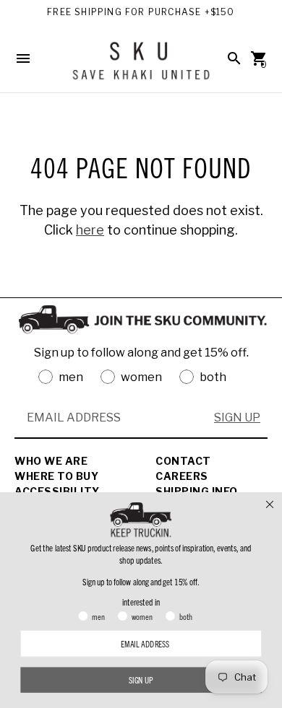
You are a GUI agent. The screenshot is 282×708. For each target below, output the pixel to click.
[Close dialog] (270, 504)
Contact (183, 461)
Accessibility (57, 491)
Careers (181, 476)
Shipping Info (196, 491)
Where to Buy (56, 476)
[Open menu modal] (23, 58)
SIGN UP (237, 417)
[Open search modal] (234, 58)
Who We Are (50, 461)
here (90, 229)
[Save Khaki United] (141, 66)
